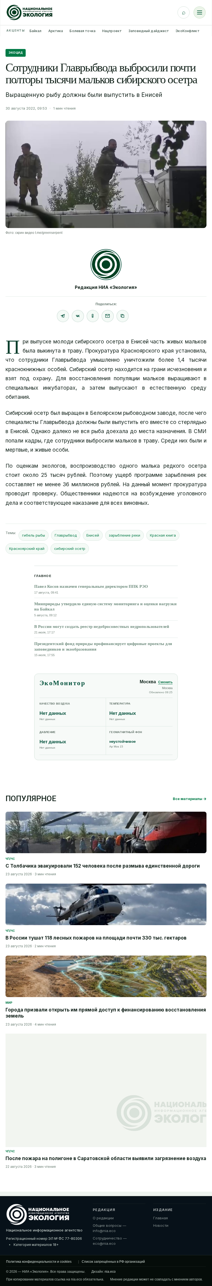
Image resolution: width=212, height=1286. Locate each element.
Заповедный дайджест (148, 31)
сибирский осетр (69, 548)
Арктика (55, 31)
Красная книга (163, 535)
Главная (160, 1218)
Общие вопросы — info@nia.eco (109, 1228)
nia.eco (110, 1272)
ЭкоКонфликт (187, 31)
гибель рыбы (33, 535)
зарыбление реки (124, 535)
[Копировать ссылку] (122, 316)
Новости (160, 1225)
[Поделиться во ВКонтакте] (78, 316)
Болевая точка (83, 31)
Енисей (92, 535)
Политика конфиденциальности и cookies (38, 1262)
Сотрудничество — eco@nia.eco (110, 1241)
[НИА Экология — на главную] (29, 12)
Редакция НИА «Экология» (106, 287)
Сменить (165, 682)
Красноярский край (26, 548)
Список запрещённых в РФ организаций (113, 1262)
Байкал (36, 31)
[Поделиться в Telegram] (63, 316)
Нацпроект (112, 31)
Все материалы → (189, 798)
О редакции (103, 1218)
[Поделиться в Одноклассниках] (93, 316)
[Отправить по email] (108, 316)
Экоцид (16, 52)
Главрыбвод (66, 535)
